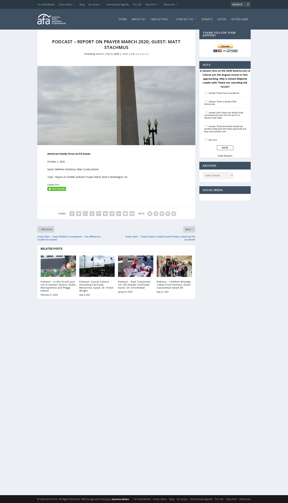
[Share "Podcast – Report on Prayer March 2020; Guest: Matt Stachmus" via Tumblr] (92, 213)
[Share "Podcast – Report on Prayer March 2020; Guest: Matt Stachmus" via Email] (125, 213)
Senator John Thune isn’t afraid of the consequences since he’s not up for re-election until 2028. (223, 115)
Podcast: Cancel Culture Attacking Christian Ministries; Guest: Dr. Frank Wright (96, 286)
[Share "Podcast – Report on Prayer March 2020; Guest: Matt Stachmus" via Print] (132, 213)
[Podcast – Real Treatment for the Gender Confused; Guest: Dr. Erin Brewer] (135, 266)
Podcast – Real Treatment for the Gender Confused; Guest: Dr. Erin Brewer (134, 284)
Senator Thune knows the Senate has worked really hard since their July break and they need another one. (225, 129)
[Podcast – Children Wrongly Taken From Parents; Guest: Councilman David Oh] (174, 266)
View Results (225, 155)
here (56, 184)
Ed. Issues (93, 4)
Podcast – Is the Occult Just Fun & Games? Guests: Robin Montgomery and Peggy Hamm (58, 286)
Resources (169, 4)
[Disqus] (116, 355)
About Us (138, 19)
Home (123, 19)
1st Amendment (46, 4)
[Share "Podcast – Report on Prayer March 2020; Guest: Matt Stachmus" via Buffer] (112, 213)
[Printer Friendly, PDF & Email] (56, 188)
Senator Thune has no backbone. (224, 93)
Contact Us (184, 19)
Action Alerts (65, 4)
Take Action (159, 19)
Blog (82, 4)
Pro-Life (137, 4)
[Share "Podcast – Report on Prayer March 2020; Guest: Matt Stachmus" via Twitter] (78, 213)
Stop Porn (151, 4)
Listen (222, 19)
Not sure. (213, 139)
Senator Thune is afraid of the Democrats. (220, 103)
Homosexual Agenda (117, 4)
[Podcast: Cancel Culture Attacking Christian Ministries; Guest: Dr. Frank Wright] (97, 266)
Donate (207, 19)
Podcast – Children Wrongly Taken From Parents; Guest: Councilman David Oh (174, 284)
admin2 (100, 53)
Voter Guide (239, 19)
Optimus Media (120, 499)
